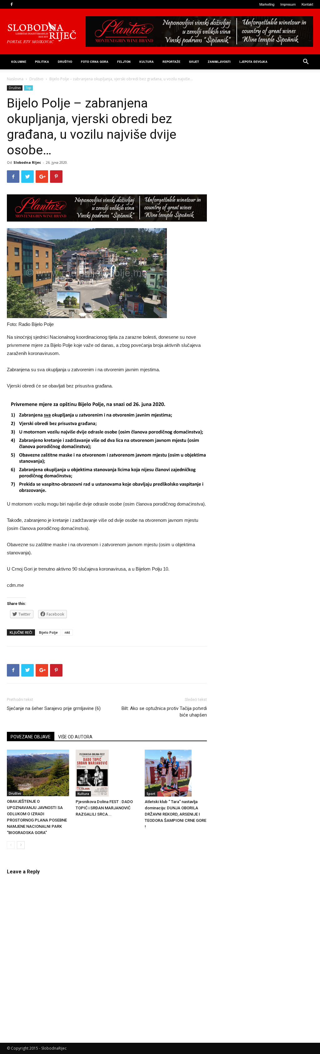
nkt (67, 632)
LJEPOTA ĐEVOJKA (253, 62)
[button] (305, 62)
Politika (42, 62)
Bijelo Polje (48, 632)
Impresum (288, 4)
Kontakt (307, 4)
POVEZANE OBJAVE (31, 736)
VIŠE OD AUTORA (75, 736)
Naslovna (15, 79)
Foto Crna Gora (94, 62)
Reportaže (171, 62)
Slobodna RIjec (27, 162)
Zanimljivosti (219, 62)
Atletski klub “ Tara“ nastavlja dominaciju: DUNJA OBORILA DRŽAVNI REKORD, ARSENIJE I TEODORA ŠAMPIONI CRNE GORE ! (175, 814)
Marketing (266, 4)
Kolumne (18, 62)
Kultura (146, 62)
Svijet (194, 62)
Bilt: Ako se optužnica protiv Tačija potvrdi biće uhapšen (164, 712)
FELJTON (124, 62)
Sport (151, 794)
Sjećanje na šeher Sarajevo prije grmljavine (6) (54, 708)
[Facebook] (11, 4)
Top (28, 88)
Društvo (65, 62)
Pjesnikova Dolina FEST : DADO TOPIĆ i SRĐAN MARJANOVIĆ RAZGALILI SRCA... (104, 808)
